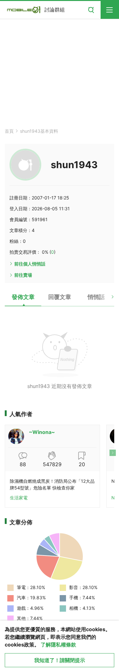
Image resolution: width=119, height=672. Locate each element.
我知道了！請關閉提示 (59, 660)
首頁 (9, 131)
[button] (107, 299)
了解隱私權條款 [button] (58, 644)
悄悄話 (96, 297)
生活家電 (19, 497)
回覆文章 (59, 297)
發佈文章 (23, 297)
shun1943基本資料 (39, 131)
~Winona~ (42, 432)
